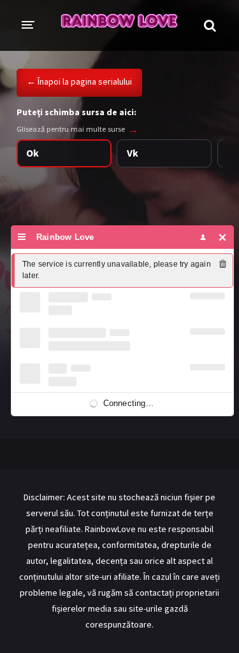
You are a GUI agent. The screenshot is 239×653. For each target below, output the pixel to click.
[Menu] (22, 237)
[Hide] (223, 237)
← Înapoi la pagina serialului (79, 81)
